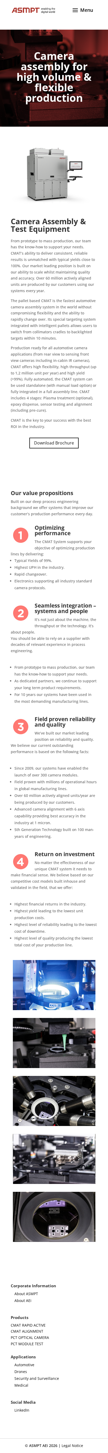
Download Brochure (54, 443)
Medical (21, 1385)
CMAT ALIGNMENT (27, 1331)
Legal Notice (72, 1445)
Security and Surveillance (36, 1378)
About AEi (22, 1300)
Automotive (24, 1364)
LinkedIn (21, 1410)
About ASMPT (26, 1293)
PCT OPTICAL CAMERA (30, 1337)
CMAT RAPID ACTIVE (28, 1325)
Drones (20, 1371)
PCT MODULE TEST (27, 1343)
